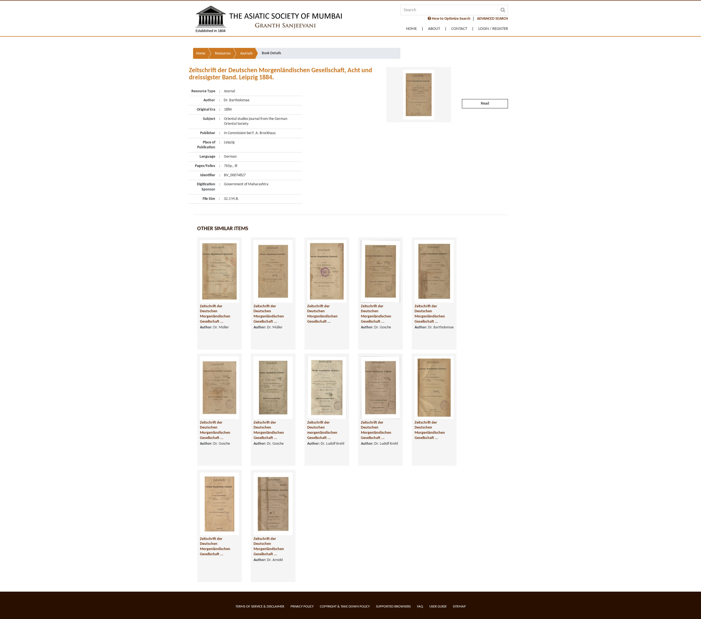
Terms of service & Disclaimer (259, 606)
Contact (459, 29)
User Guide (438, 606)
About (434, 29)
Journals (246, 53)
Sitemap (459, 606)
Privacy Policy (302, 606)
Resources (223, 53)
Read (485, 104)
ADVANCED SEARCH (492, 19)
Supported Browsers (393, 606)
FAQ (420, 606)
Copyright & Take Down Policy (345, 606)
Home (411, 29)
